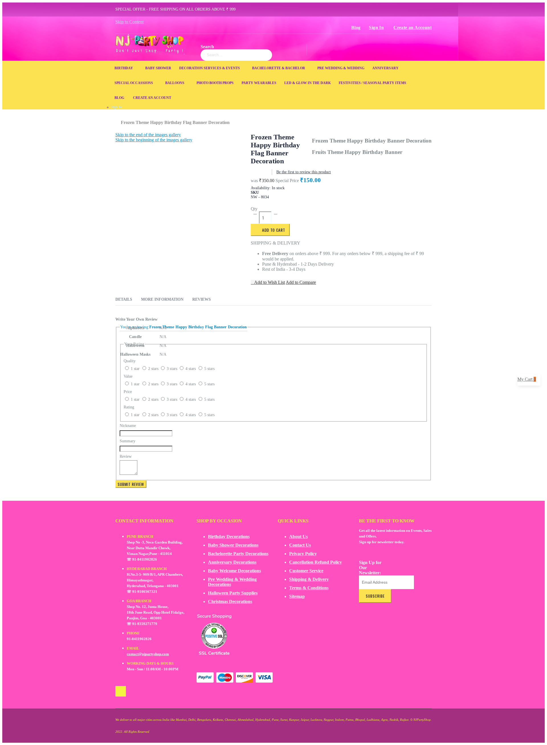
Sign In (376, 27)
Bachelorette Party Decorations (238, 553)
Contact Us (300, 545)
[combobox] (236, 55)
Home (117, 119)
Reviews (201, 299)
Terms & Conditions (308, 587)
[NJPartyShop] (120, 691)
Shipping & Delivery (309, 579)
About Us (298, 536)
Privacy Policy (303, 553)
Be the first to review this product (303, 172)
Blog (356, 27)
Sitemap (297, 596)
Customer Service (306, 570)
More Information (162, 299)
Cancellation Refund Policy (315, 562)
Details (123, 299)
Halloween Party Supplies (233, 593)
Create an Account (412, 27)
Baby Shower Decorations (233, 545)
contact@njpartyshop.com (148, 654)
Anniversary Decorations (232, 562)
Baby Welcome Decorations (234, 570)
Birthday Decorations (229, 536)
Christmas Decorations (230, 601)
